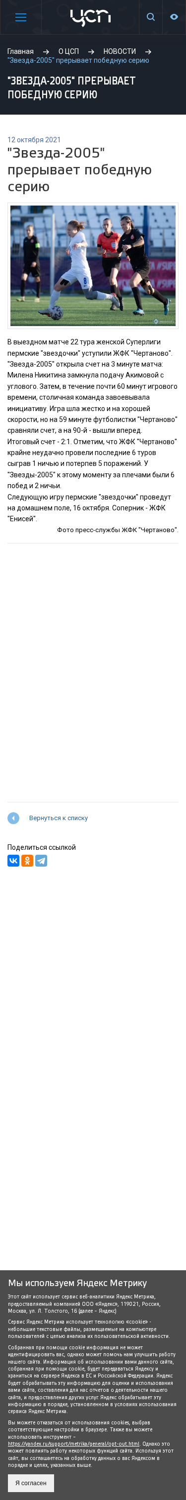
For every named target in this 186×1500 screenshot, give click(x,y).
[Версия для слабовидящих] (174, 17)
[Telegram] (41, 861)
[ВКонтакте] (13, 861)
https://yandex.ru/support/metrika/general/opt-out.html (73, 1444)
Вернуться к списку (58, 818)
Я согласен (31, 1483)
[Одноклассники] (27, 861)
